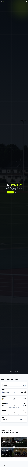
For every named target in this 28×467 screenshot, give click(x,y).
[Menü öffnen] (26, 1)
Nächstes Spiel (18, 192)
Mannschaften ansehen (14, 371)
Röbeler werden (10, 192)
